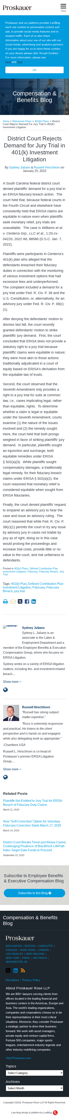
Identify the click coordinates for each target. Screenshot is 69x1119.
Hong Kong (27, 950)
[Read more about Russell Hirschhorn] (5, 777)
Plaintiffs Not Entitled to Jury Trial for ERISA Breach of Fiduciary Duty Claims (32, 802)
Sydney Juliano (19, 167)
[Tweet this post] (20, 601)
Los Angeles (14, 953)
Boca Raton (14, 946)
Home (6, 121)
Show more (11, 681)
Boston (30, 946)
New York (12, 958)
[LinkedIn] (15, 970)
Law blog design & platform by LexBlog (32, 1112)
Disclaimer (12, 980)
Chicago (11, 950)
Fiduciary (33, 571)
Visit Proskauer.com (18, 1058)
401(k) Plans (42, 121)
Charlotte (45, 946)
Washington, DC (17, 961)
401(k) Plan (19, 583)
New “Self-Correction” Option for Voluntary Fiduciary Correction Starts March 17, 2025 (32, 823)
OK (34, 69)
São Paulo (40, 958)
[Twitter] (8, 970)
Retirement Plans (22, 121)
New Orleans (35, 953)
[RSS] (23, 970)
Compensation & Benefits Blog (35, 96)
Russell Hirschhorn (47, 167)
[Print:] (5, 602)
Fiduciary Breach (48, 571)
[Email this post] (13, 601)
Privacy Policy (31, 980)
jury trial (19, 591)
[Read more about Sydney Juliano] (5, 690)
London (43, 950)
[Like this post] (27, 601)
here (8, 61)
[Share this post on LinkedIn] (33, 601)
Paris (26, 958)
